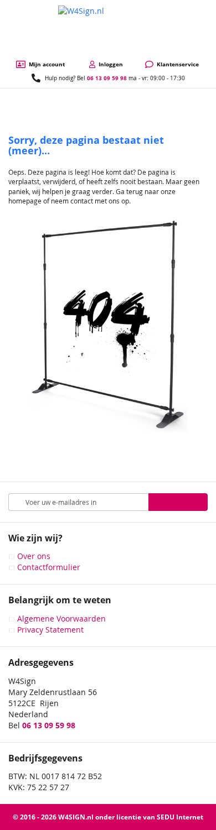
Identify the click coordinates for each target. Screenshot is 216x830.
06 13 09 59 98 (107, 78)
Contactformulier (48, 567)
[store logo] (108, 30)
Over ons (33, 556)
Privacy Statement (50, 629)
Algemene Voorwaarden (61, 618)
